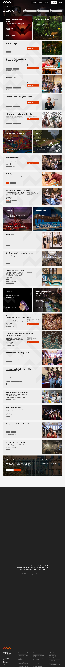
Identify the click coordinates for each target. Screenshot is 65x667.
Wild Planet (10, 235)
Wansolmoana (41, 211)
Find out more (52, 35)
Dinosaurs (9, 211)
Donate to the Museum (52, 655)
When (38, 9)
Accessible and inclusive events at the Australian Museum (19, 370)
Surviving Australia (42, 20)
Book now (31, 48)
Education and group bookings (23, 662)
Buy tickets (13, 35)
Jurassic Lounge (11, 44)
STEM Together (11, 174)
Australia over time (36, 664)
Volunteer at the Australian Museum (54, 664)
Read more (12, 449)
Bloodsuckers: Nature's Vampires (14, 20)
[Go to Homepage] (9, 648)
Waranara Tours (11, 78)
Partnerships (51, 665)
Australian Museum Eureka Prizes (17, 392)
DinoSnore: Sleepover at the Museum (18, 190)
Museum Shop (20, 660)
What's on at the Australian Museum (24, 652)
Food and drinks (20, 659)
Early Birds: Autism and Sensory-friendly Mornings (17, 60)
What (51, 9)
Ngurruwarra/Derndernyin (15, 133)
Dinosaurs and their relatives (38, 666)
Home (4, 6)
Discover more (24, 149)
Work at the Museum (52, 660)
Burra (38, 133)
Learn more (12, 416)
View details (22, 106)
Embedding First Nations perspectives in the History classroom (20, 334)
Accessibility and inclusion (23, 655)
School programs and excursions (43, 292)
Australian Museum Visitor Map (23, 666)
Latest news (35, 652)
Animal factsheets (36, 663)
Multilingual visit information (23, 663)
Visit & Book (8, 6)
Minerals (9, 292)
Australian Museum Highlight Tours (17, 353)
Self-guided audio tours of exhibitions (19, 424)
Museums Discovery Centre (15, 442)
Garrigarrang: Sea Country (15, 270)
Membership (20, 656)
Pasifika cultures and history (38, 658)
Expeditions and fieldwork (37, 662)
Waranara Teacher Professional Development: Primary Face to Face (18, 316)
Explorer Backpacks (12, 157)
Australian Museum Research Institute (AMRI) (53, 657)
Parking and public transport (23, 658)
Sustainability (35, 660)
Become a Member (52, 653)
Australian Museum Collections (38, 655)
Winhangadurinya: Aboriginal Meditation (19, 114)
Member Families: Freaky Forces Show (19, 97)
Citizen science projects (53, 663)
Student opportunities (52, 661)
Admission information (22, 653)
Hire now (31, 163)
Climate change (36, 659)
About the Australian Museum (53, 652)
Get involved (51, 649)
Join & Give (18, 470)
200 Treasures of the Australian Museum (19, 253)
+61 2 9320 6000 (6, 662)
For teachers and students (37, 653)
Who (25, 9)
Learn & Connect (36, 649)
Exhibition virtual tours (13, 407)
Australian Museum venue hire (23, 664)
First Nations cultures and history (39, 656)
